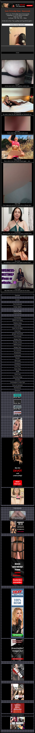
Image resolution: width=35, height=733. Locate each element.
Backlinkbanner (17, 387)
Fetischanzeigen (17, 317)
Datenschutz (17, 390)
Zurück (17, 52)
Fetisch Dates (17, 331)
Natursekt (17, 358)
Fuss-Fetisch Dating (17, 377)
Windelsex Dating (17, 323)
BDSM (17, 371)
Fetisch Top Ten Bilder (17, 328)
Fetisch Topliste (17, 325)
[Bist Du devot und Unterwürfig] (17, 462)
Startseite (17, 300)
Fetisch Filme (17, 366)
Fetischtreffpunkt (17, 313)
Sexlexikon (17, 379)
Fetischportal (18, 363)
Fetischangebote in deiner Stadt (17, 382)
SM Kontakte (17, 360)
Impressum (17, 295)
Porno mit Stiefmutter (17, 385)
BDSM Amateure (17, 344)
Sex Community (17, 350)
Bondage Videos (17, 339)
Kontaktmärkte (17, 352)
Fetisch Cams (17, 374)
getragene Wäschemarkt (17, 333)
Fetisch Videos (17, 369)
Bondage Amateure (17, 342)
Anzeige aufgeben (17, 306)
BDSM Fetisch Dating (17, 320)
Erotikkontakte (17, 355)
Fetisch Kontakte (17, 336)
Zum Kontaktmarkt (17, 304)
